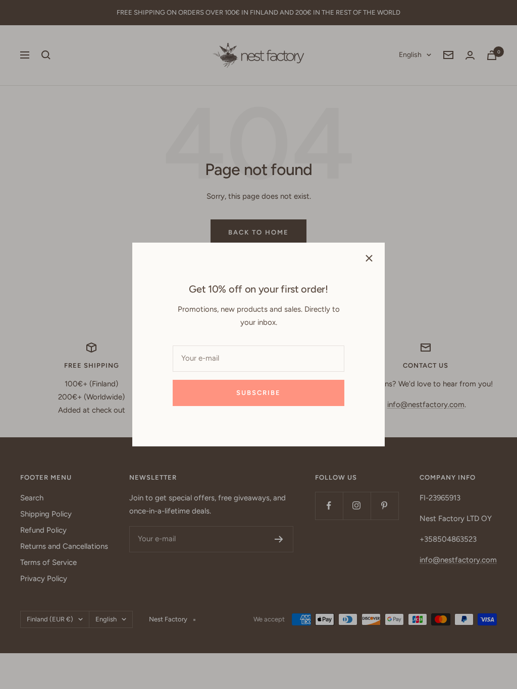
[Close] (369, 258)
